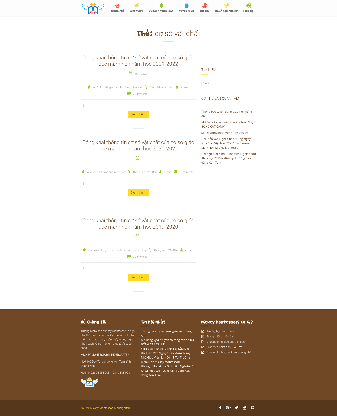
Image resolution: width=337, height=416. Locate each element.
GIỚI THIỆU (137, 11)
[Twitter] (236, 408)
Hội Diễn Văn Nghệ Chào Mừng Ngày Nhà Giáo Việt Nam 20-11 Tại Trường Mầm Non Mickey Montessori (226, 143)
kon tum (125, 87)
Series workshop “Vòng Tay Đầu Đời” (225, 133)
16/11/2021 (141, 73)
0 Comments (140, 93)
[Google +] (228, 408)
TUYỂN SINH (186, 11)
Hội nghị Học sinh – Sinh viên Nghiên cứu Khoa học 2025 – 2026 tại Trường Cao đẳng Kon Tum (228, 158)
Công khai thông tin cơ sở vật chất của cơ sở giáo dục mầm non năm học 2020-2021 (138, 145)
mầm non (136, 87)
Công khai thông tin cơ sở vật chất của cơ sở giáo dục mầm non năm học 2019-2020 (138, 223)
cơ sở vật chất (100, 87)
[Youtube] (244, 408)
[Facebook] (220, 408)
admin (184, 87)
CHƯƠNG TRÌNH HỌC (161, 11)
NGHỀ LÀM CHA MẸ (226, 11)
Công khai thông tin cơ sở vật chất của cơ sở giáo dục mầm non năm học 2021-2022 (138, 60)
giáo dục (114, 87)
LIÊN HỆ (248, 11)
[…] (82, 105)
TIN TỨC (205, 11)
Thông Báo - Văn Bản (161, 87)
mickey (142, 250)
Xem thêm (138, 114)
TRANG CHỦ (118, 11)
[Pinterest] (252, 408)
